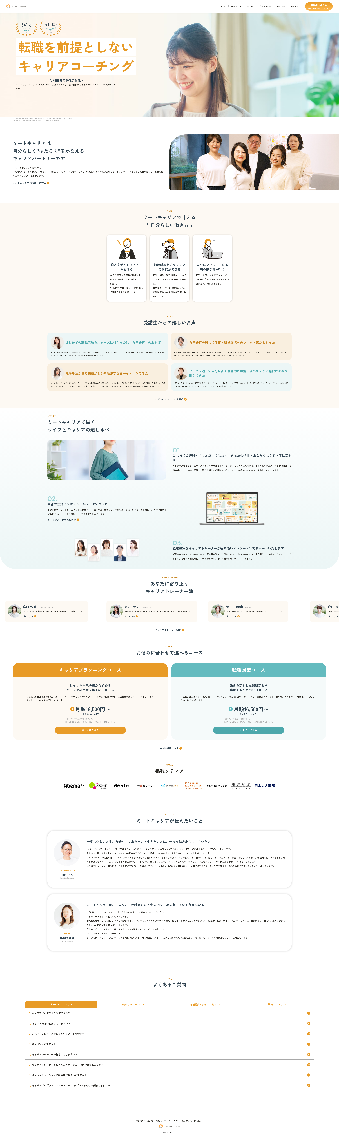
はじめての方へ (220, 6)
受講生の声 (295, 6)
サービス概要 (250, 6)
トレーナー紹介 (280, 6)
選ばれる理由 (235, 6)
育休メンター (265, 6)
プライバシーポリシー (172, 1121)
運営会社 (150, 1121)
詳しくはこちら (90, 730)
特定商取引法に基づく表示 (191, 1121)
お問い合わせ (140, 1121)
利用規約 (159, 1121)
